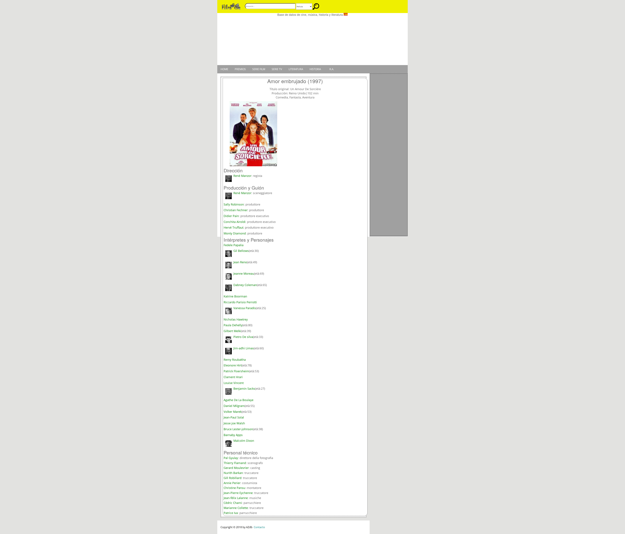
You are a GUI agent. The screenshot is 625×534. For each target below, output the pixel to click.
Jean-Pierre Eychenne (238, 493)
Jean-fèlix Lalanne (236, 498)
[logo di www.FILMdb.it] (231, 6)
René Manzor (242, 176)
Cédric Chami (233, 503)
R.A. (331, 69)
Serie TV (277, 69)
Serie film (258, 69)
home (224, 69)
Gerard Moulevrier (236, 468)
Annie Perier (232, 483)
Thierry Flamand (235, 463)
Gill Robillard (232, 478)
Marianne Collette (236, 508)
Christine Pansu (234, 488)
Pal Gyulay (231, 458)
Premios (240, 69)
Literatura (296, 69)
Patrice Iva (231, 513)
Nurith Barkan (233, 473)
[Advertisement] (312, 40)
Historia (315, 69)
